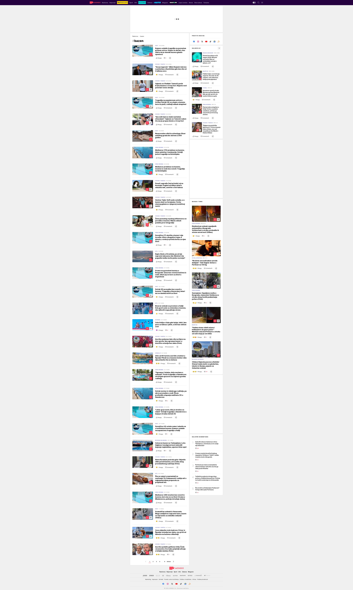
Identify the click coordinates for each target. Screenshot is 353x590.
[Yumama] (198, 575)
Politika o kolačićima (185, 579)
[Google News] (214, 41)
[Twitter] (202, 41)
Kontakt (161, 579)
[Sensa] (190, 575)
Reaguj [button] (160, 58)
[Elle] (158, 575)
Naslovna (135, 36)
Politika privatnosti (202, 579)
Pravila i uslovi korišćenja (171, 579)
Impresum (155, 579)
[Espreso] (151, 575)
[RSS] (218, 41)
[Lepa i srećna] (175, 575)
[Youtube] (206, 41)
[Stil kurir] (163, 575)
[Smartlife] (183, 575)
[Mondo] (95, 2)
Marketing (148, 579)
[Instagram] (198, 41)
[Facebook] (194, 41)
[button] (165, 58)
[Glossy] (168, 575)
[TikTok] (210, 41)
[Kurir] (145, 575)
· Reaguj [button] (160, 74)
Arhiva (169, 561)
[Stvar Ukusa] (207, 575)
